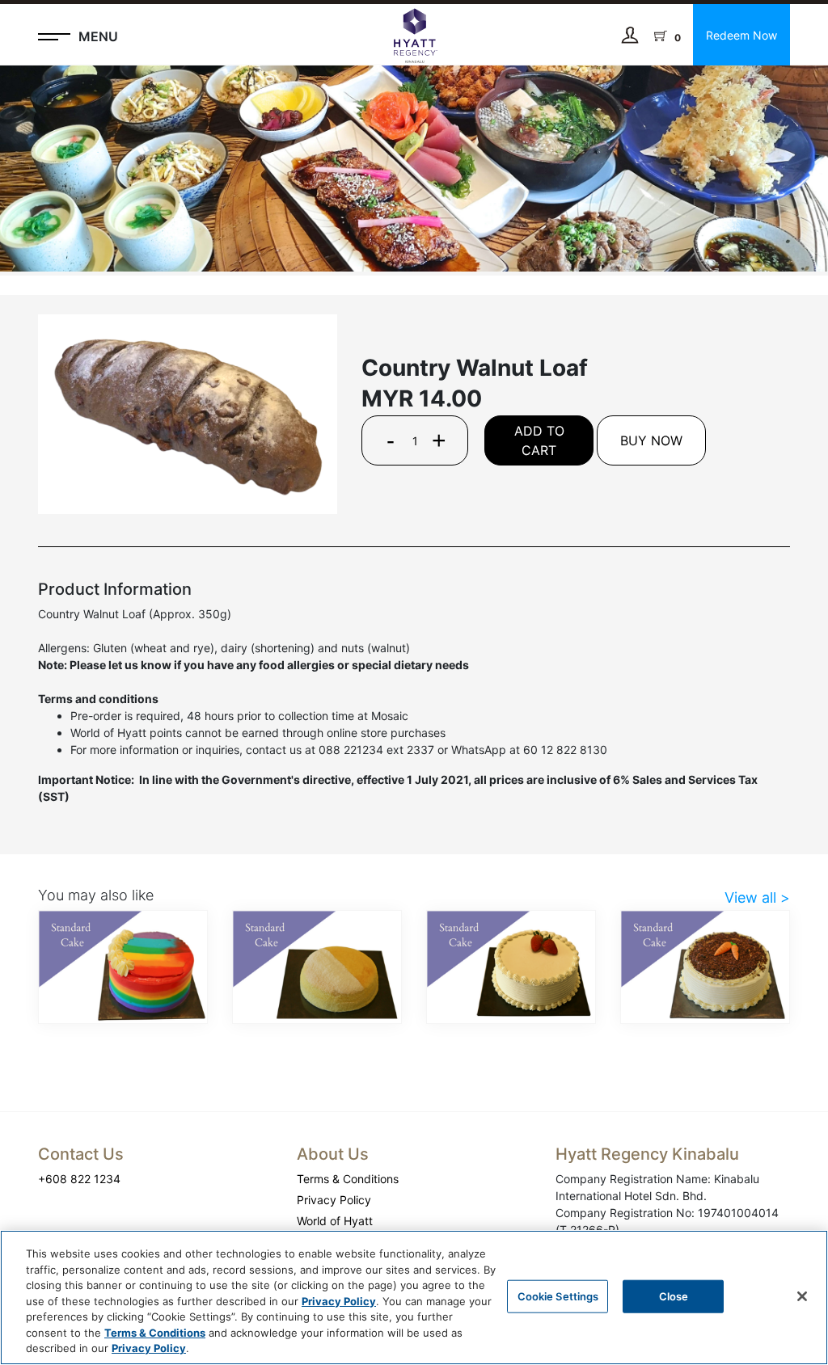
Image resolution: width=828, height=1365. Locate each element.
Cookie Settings (558, 1295)
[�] (414, 168)
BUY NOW (651, 440)
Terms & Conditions (348, 1179)
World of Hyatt (335, 1221)
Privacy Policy (334, 1200)
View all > (757, 897)
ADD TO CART (539, 440)
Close (674, 1295)
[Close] (802, 1296)
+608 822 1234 (79, 1179)
